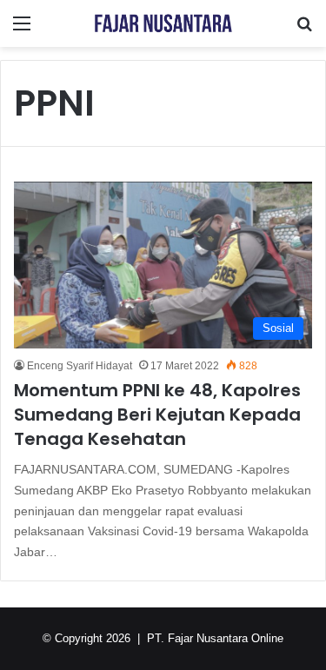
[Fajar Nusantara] (163, 23)
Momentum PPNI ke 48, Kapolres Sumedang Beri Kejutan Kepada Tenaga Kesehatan (157, 414)
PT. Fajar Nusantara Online (215, 638)
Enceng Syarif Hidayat (79, 366)
